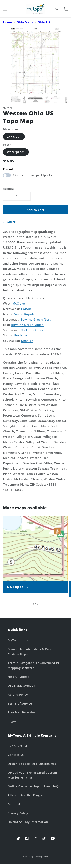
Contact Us (16, 755)
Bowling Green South (27, 325)
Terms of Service (20, 703)
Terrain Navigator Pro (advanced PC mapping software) (34, 665)
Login (12, 721)
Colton (26, 309)
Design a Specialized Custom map (32, 764)
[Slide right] (44, 603)
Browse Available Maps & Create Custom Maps (31, 651)
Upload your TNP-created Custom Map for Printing (32, 775)
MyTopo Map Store (39, 856)
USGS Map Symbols (22, 685)
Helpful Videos (18, 677)
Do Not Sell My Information (28, 822)
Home (7, 22)
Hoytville (20, 335)
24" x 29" (14, 136)
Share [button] (11, 222)
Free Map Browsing (22, 712)
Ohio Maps (25, 22)
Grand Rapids (24, 314)
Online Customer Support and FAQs (34, 786)
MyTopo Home (18, 640)
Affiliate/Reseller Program (27, 795)
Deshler (27, 341)
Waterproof (16, 152)
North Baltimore (33, 330)
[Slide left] (26, 603)
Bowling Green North (37, 319)
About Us (14, 804)
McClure (18, 303)
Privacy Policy (18, 813)
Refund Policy (18, 694)
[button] (5, 9)
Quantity (8, 188)
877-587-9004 (17, 746)
